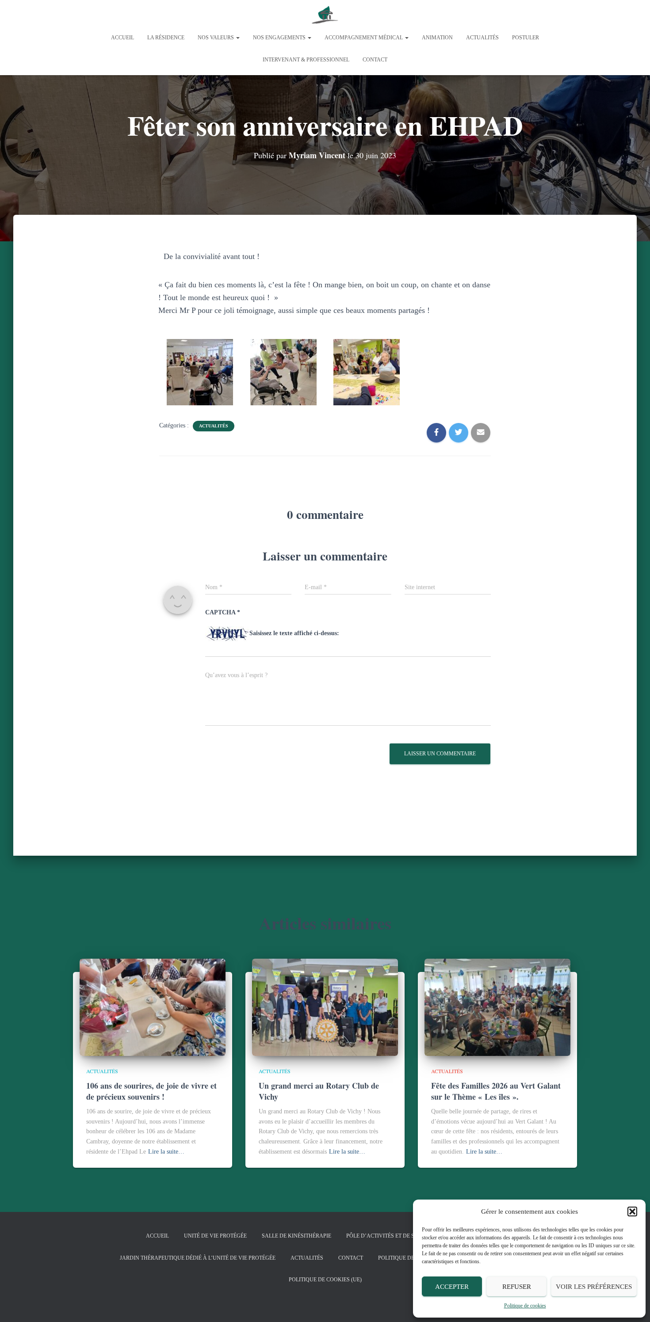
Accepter (452, 1286)
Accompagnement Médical (364, 37)
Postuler (525, 37)
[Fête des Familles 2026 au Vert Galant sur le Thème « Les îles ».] (497, 1006)
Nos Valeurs (216, 37)
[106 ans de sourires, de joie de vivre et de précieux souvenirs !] (153, 1006)
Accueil (122, 37)
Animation (437, 37)
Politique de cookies (525, 1306)
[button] (632, 1211)
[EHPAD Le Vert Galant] (325, 15)
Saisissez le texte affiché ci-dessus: (294, 633)
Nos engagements (280, 37)
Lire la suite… (166, 1151)
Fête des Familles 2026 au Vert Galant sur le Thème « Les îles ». (496, 1091)
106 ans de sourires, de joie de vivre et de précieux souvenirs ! (151, 1091)
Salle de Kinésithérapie (296, 1236)
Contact (375, 60)
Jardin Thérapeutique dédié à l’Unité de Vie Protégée (197, 1258)
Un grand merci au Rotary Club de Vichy (319, 1091)
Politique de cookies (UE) (325, 1279)
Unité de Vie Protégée (215, 1236)
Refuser (516, 1286)
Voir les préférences (594, 1286)
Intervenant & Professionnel (306, 60)
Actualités (482, 37)
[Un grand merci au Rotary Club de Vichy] (325, 1006)
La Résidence (165, 37)
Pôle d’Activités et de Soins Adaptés (399, 1236)
